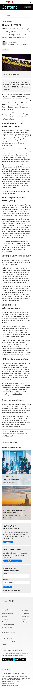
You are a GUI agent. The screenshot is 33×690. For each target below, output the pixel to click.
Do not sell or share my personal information (14, 673)
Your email (6, 573)
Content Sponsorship (8, 633)
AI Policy (24, 622)
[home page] (10, 2)
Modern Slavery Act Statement (10, 685)
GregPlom (16, 74)
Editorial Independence (8, 684)
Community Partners (8, 624)
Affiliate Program (7, 627)
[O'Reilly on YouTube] (13, 601)
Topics (10, 21)
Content (4, 21)
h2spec (10, 251)
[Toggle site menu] (2, 2)
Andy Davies (13, 42)
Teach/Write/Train (7, 613)
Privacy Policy (26, 619)
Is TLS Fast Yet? (17, 394)
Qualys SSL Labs (15, 392)
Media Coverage (7, 622)
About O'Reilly (7, 610)
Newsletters (25, 616)
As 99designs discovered (9, 241)
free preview (26, 84)
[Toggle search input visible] (31, 2)
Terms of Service (6, 681)
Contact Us (25, 613)
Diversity (4, 630)
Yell (12, 373)
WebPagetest (9, 135)
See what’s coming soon (12, 561)
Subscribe (8, 587)
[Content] (11, 7)
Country (5, 579)
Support (25, 610)
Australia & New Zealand (9, 642)
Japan (4, 644)
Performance (13, 442)
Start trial (7, 542)
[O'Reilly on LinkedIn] (9, 601)
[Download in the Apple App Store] (7, 661)
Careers (4, 616)
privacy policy (15, 590)
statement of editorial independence (14, 434)
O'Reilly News (6, 619)
